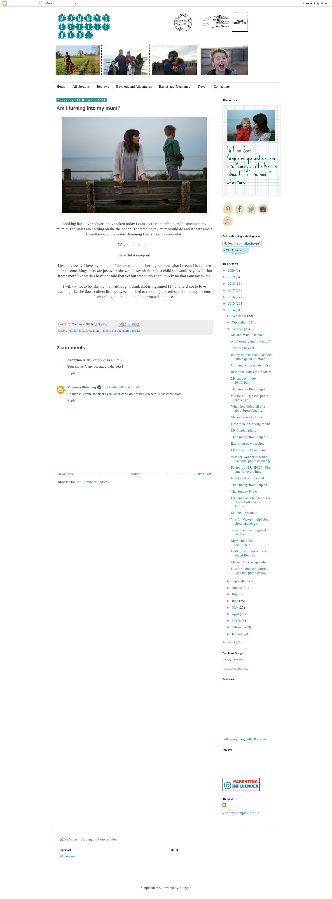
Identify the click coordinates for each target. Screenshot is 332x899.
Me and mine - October (247, 335)
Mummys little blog (81, 387)
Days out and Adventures (134, 86)
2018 (232, 283)
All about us (81, 86)
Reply (71, 373)
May (235, 607)
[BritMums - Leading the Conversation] (88, 839)
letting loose (76, 330)
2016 (232, 297)
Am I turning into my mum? (251, 341)
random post (109, 330)
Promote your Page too (235, 669)
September (240, 581)
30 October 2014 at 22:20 (121, 387)
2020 (232, 270)
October (238, 329)
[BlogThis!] (124, 324)
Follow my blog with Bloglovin (244, 739)
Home (61, 86)
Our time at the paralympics (250, 365)
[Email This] (120, 324)
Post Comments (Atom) (92, 482)
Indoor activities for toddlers (251, 372)
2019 (232, 277)
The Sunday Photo (244, 491)
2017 (232, 290)
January (238, 634)
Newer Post (66, 474)
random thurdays (129, 330)
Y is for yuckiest (242, 348)
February (238, 627)
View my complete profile (240, 813)
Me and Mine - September (249, 562)
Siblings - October (244, 512)
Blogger (184, 888)
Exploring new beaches (247, 443)
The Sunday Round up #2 (249, 437)
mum (96, 330)
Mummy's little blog (232, 659)
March (237, 620)
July (235, 594)
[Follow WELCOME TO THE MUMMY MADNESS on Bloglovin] (242, 245)
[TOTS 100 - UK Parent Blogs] (241, 777)
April (236, 614)
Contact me (222, 86)
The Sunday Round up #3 (249, 389)
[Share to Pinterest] (137, 324)
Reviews (103, 86)
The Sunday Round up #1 (249, 485)
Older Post (203, 474)
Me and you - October (246, 417)
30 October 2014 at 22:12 (104, 360)
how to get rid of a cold (247, 478)
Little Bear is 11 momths (248, 450)
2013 (232, 642)
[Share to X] (129, 324)
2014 (232, 310)
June (235, 601)
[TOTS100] (241, 790)
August (237, 587)
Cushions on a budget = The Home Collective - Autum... (251, 502)
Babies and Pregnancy (174, 86)
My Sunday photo (243, 430)
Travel (202, 86)
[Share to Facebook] (133, 324)
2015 (232, 303)
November (240, 322)
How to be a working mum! (250, 424)
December (239, 316)
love (88, 330)
